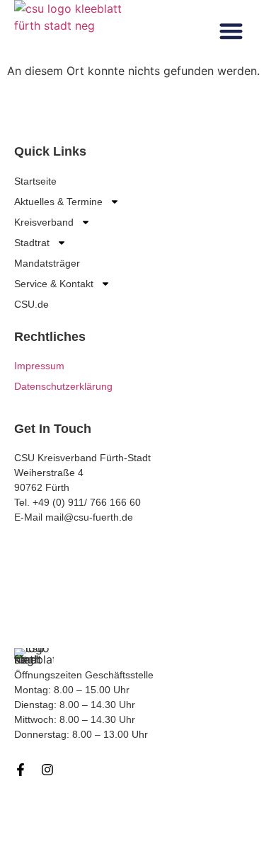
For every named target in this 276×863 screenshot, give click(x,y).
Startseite (35, 181)
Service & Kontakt (53, 283)
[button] (231, 31)
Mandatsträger (47, 263)
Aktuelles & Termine (58, 201)
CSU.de (31, 304)
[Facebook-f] (20, 769)
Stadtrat (32, 242)
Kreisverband (44, 222)
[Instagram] (47, 769)
